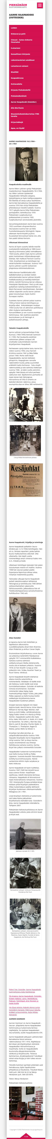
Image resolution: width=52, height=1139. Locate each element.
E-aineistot (15, 48)
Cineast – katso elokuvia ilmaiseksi (21, 41)
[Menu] (40, 5)
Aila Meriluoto (17, 108)
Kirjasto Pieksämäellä (20, 90)
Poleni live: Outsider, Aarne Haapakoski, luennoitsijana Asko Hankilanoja (25, 990)
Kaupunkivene (17, 78)
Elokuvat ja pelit (18, 34)
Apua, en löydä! (17, 128)
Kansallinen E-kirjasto (20, 54)
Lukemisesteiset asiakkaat (22, 60)
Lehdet (14, 28)
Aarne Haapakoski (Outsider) (23, 102)
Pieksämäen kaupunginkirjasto (16, 12)
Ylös (26, 1136)
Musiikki (15, 72)
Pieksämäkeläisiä (18, 96)
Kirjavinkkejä (17, 122)
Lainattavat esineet (19, 66)
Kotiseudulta (16, 84)
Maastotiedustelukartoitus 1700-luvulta (25, 115)
